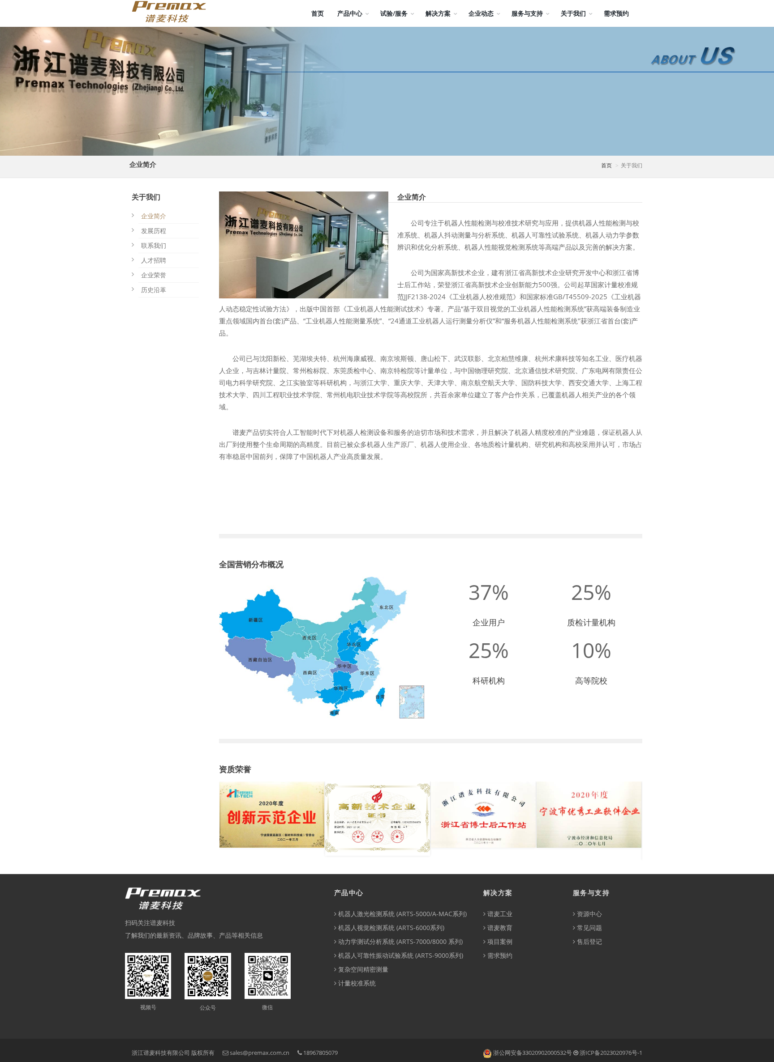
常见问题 (588, 927)
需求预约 (616, 13)
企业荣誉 (153, 275)
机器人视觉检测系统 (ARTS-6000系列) (390, 927)
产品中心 (349, 13)
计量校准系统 (356, 983)
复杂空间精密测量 (362, 969)
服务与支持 (527, 13)
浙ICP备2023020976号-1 (611, 1053)
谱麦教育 (499, 927)
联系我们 (153, 245)
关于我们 (573, 13)
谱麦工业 (499, 913)
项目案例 (499, 941)
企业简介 (153, 216)
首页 (317, 13)
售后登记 (588, 941)
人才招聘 (153, 260)
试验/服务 (394, 13)
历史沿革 (153, 289)
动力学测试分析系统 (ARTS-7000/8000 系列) (399, 941)
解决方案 (438, 13)
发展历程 (153, 230)
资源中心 (588, 913)
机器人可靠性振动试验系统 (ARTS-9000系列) (399, 955)
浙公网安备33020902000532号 (532, 1053)
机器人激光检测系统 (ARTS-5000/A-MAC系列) (401, 913)
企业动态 (481, 13)
